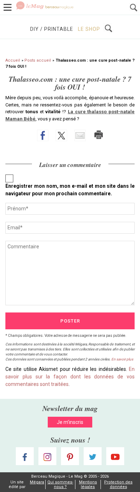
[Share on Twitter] (61, 135)
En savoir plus (122, 359)
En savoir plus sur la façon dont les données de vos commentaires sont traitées (70, 376)
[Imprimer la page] (98, 134)
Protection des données (118, 484)
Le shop (89, 29)
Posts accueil (37, 60)
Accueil (12, 60)
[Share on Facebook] (42, 135)
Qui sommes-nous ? (60, 484)
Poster (70, 321)
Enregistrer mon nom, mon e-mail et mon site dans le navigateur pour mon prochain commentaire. (70, 189)
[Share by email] (80, 135)
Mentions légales (88, 484)
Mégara (37, 482)
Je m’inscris (70, 422)
